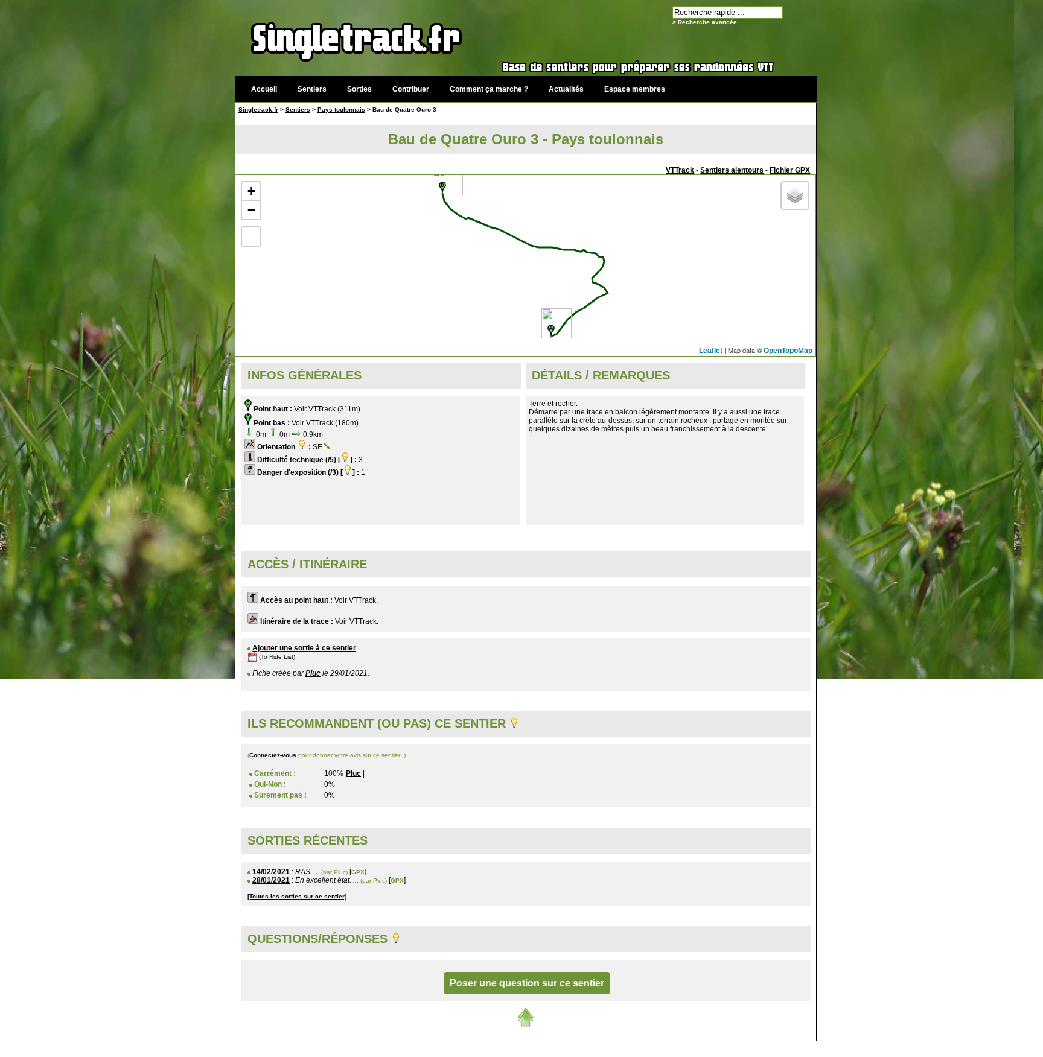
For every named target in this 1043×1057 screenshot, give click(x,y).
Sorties (359, 89)
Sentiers (312, 89)
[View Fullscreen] (251, 236)
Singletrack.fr (258, 109)
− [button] (251, 209)
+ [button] (251, 190)
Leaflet (710, 350)
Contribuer (410, 89)
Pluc (313, 673)
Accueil (264, 89)
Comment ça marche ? (489, 89)
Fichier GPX (790, 170)
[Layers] (795, 195)
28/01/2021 (271, 880)
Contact (725, 1047)
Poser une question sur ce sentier (527, 983)
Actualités (566, 89)
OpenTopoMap (788, 350)
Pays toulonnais (341, 109)
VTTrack (680, 170)
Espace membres (634, 89)
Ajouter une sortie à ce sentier (304, 648)
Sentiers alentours (732, 170)
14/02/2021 (271, 872)
